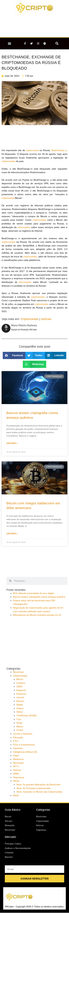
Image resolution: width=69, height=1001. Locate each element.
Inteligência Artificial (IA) (25, 752)
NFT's (16, 766)
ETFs (15, 741)
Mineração (18, 763)
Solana (19, 708)
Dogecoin (21, 690)
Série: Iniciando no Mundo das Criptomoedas (39, 792)
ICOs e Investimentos (24, 745)
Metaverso (18, 759)
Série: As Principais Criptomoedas (33, 788)
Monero (20, 701)
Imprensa (18, 748)
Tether (19, 712)
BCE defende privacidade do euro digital (33, 593)
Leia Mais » (12, 443)
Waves (19, 726)
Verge (19, 723)
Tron (18, 719)
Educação (18, 737)
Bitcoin (19, 679)
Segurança (18, 777)
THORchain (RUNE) (26, 715)
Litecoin (20, 697)
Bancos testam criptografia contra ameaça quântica (39, 597)
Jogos (16, 755)
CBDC (19, 686)
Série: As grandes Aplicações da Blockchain (38, 784)
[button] (9, 43)
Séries (16, 781)
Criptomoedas (30, 319)
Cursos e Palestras (22, 734)
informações (24, 227)
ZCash (19, 730)
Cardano (20, 683)
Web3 (16, 795)
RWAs (16, 773)
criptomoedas (8, 161)
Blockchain (18, 672)
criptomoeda (32, 150)
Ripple (19, 704)
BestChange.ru (59, 150)
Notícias (46, 319)
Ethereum (21, 694)
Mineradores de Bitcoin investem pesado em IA (37, 615)
